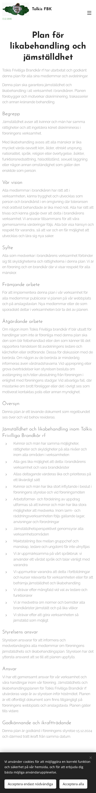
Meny (89, 12)
